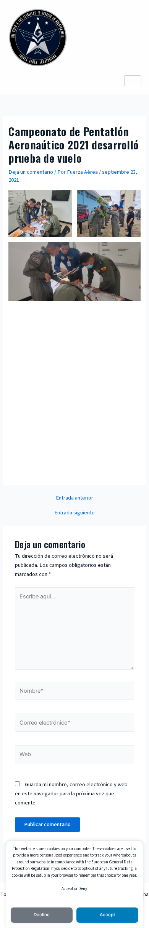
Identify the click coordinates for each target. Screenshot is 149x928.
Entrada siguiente (74, 513)
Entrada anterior (74, 498)
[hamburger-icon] (132, 80)
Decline (42, 914)
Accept (107, 914)
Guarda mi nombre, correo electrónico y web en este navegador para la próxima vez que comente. (71, 793)
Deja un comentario (30, 172)
